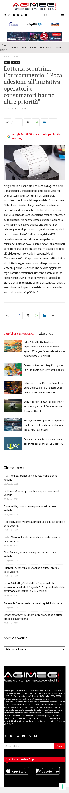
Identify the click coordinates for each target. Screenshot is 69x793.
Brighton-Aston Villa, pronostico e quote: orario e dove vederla (32, 573)
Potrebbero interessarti (19, 337)
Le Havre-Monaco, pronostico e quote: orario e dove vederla (33, 496)
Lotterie (16, 65)
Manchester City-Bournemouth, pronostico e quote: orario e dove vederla (33, 620)
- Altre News (45, 337)
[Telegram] (17, 15)
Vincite (14, 51)
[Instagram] (9, 15)
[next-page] (12, 460)
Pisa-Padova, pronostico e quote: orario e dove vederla (30, 558)
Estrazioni (45, 51)
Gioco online (4, 51)
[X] (22, 15)
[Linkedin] (13, 15)
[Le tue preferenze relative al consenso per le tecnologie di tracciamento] (62, 786)
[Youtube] (26, 15)
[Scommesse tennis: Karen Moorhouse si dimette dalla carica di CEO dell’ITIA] (13, 446)
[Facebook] (5, 15)
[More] (53, 125)
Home (7, 59)
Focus (17, 59)
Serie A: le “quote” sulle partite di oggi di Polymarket (33, 606)
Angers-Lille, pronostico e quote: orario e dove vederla (30, 511)
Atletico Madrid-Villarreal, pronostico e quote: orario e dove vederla (34, 527)
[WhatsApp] (36, 125)
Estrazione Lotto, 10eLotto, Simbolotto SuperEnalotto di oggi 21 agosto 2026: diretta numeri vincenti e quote (43, 391)
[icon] (19, 778)
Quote (58, 51)
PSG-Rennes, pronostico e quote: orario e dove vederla (30, 481)
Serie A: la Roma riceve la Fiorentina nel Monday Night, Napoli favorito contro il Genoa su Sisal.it (44, 410)
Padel (33, 51)
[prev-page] (6, 460)
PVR (24, 51)
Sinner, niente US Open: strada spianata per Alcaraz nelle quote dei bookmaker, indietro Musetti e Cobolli (44, 429)
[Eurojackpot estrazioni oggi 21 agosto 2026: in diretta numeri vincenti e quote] (13, 373)
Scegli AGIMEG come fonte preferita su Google (36, 139)
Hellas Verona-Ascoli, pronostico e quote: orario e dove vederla (32, 542)
